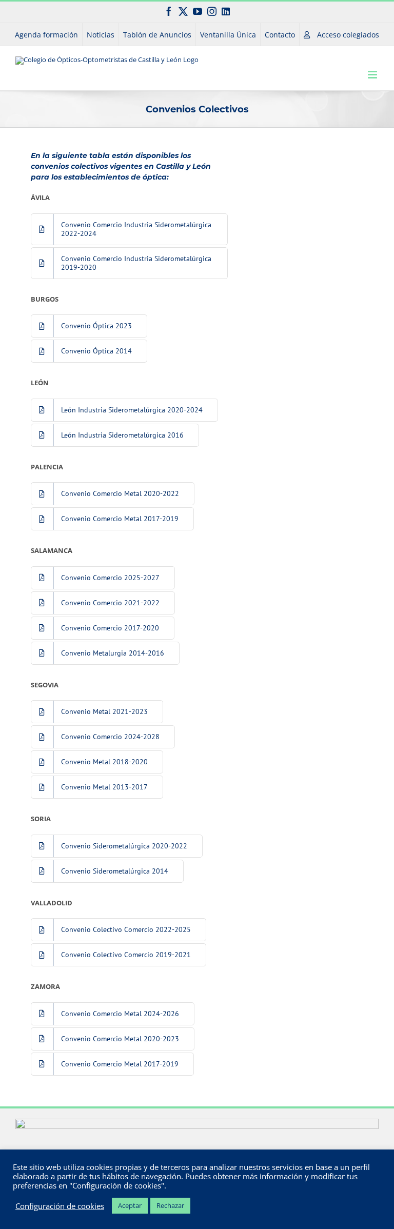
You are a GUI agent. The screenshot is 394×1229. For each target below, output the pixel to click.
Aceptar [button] (130, 1205)
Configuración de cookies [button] (59, 1206)
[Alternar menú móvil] (373, 74)
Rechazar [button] (170, 1205)
